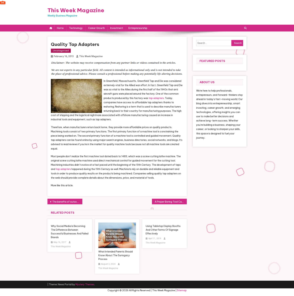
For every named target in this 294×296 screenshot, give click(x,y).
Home (60, 28)
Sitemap (182, 290)
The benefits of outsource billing (67, 201)
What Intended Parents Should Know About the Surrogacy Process (115, 255)
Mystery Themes (85, 284)
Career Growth (96, 28)
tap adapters (156, 98)
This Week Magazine (75, 10)
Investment (116, 28)
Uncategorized (61, 50)
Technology (76, 28)
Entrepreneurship (137, 28)
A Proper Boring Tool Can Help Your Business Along (171, 201)
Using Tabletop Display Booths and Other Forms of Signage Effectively (163, 230)
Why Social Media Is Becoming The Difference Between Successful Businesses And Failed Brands (69, 232)
